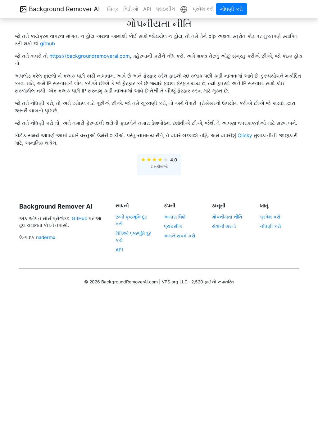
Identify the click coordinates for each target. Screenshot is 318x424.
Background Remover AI (63, 9)
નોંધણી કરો (231, 9)
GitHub (79, 218)
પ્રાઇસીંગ (165, 9)
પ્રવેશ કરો (203, 9)
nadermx (45, 237)
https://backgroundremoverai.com (89, 56)
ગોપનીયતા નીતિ (227, 217)
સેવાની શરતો (224, 226)
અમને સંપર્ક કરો (179, 236)
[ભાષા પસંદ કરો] (184, 9)
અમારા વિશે (175, 217)
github (47, 43)
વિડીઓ (130, 9)
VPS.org (170, 281)
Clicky (245, 135)
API (147, 9)
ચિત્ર (112, 9)
